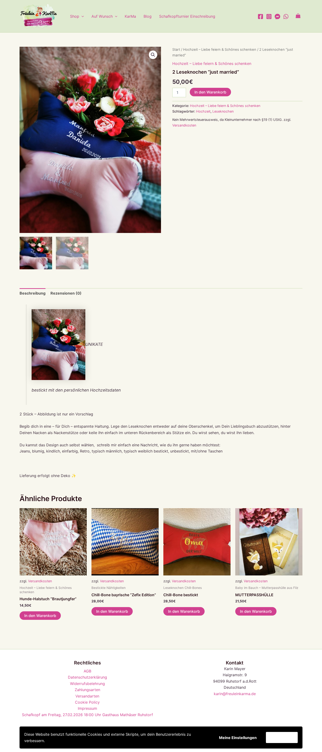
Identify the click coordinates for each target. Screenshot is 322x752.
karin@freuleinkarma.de (235, 693)
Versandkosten (184, 125)
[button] (81, 16)
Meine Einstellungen (238, 737)
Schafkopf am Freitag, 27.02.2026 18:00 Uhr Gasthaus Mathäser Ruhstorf (87, 714)
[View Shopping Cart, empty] (297, 16)
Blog (148, 16)
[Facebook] (260, 16)
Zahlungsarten (87, 689)
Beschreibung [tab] (32, 293)
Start (176, 49)
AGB (87, 671)
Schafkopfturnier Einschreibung (187, 16)
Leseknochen (223, 111)
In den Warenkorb (210, 92)
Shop (74, 16)
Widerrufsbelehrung (87, 683)
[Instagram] (269, 16)
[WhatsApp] (286, 16)
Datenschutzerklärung (87, 677)
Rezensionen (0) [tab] (66, 293)
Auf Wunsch (102, 16)
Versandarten (87, 696)
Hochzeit (203, 111)
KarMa (130, 16)
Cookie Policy (87, 702)
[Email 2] (277, 16)
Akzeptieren (281, 737)
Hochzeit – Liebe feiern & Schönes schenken (219, 49)
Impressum (87, 708)
